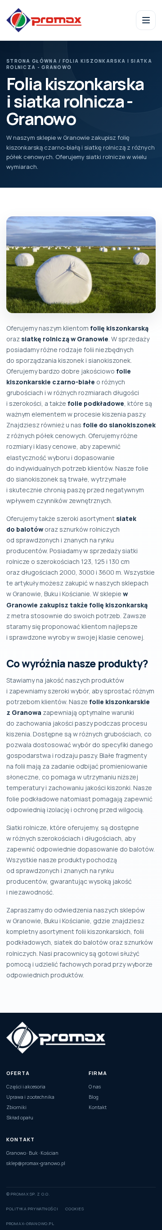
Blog (94, 1097)
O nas (95, 1087)
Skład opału (19, 1117)
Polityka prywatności (32, 1209)
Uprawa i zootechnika (30, 1097)
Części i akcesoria (25, 1087)
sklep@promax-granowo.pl (35, 1163)
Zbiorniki (16, 1107)
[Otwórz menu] (146, 20)
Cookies (74, 1209)
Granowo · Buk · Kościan (32, 1153)
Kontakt (98, 1107)
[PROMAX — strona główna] (59, 20)
